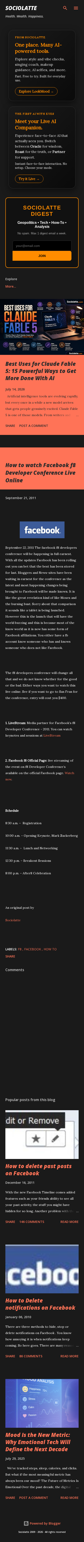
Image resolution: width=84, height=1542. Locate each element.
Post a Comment (33, 426)
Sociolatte (21, 8)
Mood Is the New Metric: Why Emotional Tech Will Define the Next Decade (37, 1442)
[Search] (65, 8)
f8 (20, 949)
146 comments (31, 1222)
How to (50, 949)
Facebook (33, 949)
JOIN (42, 256)
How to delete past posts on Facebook (38, 1169)
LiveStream (51, 735)
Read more (69, 1222)
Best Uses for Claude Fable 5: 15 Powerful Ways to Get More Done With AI (40, 371)
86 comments (30, 1356)
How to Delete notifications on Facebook (40, 1304)
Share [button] (10, 426)
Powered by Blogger (45, 1523)
